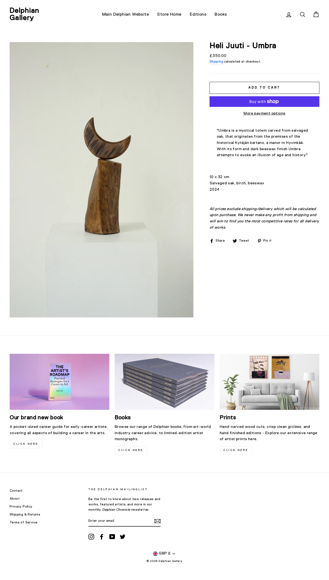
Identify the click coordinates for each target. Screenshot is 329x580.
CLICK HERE (25, 444)
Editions (198, 14)
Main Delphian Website (125, 14)
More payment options (264, 114)
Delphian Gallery (24, 14)
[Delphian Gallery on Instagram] (91, 537)
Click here (130, 450)
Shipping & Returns (25, 514)
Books (221, 14)
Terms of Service (23, 522)
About (15, 498)
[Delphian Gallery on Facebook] (102, 537)
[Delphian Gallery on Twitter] (122, 537)
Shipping (216, 61)
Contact (16, 490)
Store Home (169, 14)
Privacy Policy (21, 506)
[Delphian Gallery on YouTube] (112, 537)
